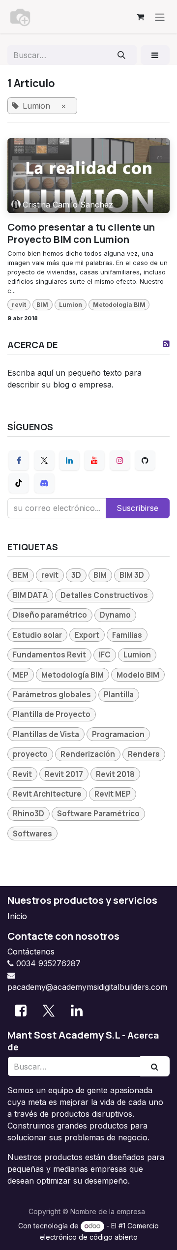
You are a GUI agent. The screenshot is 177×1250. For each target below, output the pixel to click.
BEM (21, 575)
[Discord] (44, 483)
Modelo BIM (138, 675)
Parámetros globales (52, 694)
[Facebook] (19, 460)
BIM (42, 304)
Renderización (87, 754)
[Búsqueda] (122, 55)
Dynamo (115, 615)
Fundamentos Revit (49, 655)
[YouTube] (94, 460)
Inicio (17, 916)
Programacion (118, 734)
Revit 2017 (64, 774)
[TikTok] (19, 483)
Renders (144, 754)
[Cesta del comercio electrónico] (140, 17)
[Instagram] (120, 460)
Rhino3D (28, 813)
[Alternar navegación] (160, 16)
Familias (127, 635)
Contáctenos (31, 951)
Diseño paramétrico (50, 615)
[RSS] (166, 344)
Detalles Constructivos (104, 595)
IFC (105, 655)
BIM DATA (30, 595)
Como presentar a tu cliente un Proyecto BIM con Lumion (81, 233)
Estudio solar (37, 635)
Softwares (32, 834)
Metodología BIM (119, 304)
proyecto (30, 754)
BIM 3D (131, 575)
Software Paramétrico (98, 813)
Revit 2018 (115, 774)
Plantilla (119, 694)
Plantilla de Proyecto (51, 714)
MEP (21, 675)
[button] (155, 55)
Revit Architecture (47, 794)
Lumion (70, 304)
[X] (44, 460)
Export (87, 635)
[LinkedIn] (69, 460)
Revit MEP (112, 794)
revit (19, 304)
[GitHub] (145, 460)
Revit (22, 774)
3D (76, 575)
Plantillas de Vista (46, 734)
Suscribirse (137, 508)
